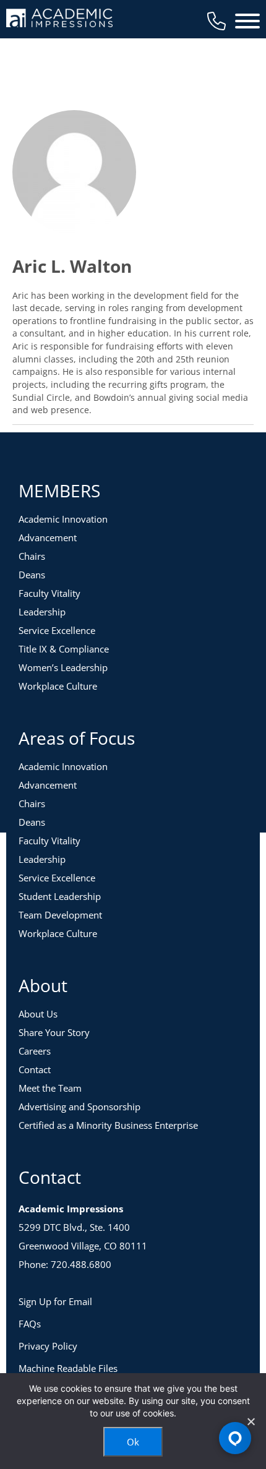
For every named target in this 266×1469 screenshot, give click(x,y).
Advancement (48, 537)
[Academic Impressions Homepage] (59, 20)
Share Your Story (54, 1032)
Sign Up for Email (55, 1301)
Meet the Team (50, 1088)
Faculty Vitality (49, 593)
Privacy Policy (48, 1346)
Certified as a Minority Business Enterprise (108, 1125)
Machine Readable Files (68, 1368)
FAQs (30, 1323)
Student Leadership (60, 896)
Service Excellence (57, 630)
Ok (133, 1442)
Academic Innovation (63, 519)
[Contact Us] (216, 21)
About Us (38, 1014)
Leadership (42, 612)
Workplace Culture (58, 686)
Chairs (32, 556)
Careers (35, 1051)
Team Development (60, 915)
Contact (35, 1069)
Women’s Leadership (63, 667)
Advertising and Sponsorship (79, 1106)
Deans (32, 574)
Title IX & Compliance (64, 649)
